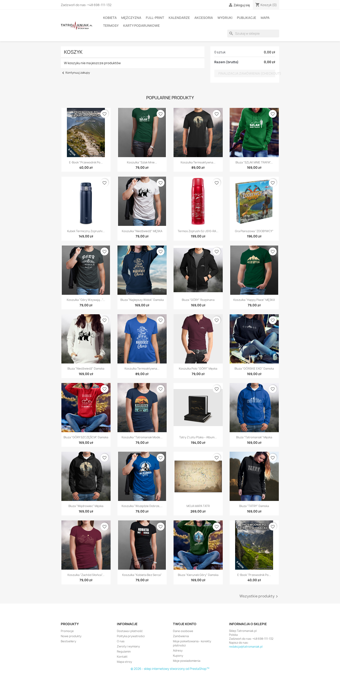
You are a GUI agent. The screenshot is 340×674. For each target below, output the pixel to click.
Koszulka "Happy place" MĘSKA (254, 300)
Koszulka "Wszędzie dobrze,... (142, 506)
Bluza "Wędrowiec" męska (85, 506)
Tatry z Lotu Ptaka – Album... (198, 437)
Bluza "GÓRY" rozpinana (198, 300)
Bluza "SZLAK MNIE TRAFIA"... (254, 162)
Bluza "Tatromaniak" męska (254, 437)
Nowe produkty (71, 636)
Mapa (265, 18)
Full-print (155, 18)
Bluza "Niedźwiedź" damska (85, 368)
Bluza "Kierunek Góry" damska (198, 575)
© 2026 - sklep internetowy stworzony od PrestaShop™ (170, 669)
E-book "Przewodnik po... (86, 162)
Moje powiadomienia (186, 661)
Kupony (178, 655)
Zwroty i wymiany (128, 646)
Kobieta (110, 18)
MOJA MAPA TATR (198, 506)
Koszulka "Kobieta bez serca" (142, 575)
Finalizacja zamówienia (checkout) (246, 73)
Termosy (111, 25)
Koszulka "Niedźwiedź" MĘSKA (142, 231)
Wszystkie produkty (259, 596)
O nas (121, 641)
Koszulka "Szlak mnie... (142, 162)
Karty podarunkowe (141, 25)
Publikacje (246, 18)
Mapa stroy (124, 662)
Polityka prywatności (131, 636)
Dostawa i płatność (130, 631)
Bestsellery (68, 641)
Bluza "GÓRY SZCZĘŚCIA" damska (86, 437)
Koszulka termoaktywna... (198, 162)
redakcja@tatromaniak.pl (245, 646)
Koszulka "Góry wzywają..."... (86, 300)
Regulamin (124, 651)
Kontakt (122, 656)
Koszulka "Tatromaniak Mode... (142, 437)
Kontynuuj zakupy (75, 72)
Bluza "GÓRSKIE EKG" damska (254, 368)
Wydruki (224, 18)
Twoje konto (184, 624)
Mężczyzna (131, 18)
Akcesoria (203, 18)
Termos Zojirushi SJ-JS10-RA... (198, 231)
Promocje (67, 631)
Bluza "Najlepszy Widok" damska (142, 300)
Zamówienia (181, 636)
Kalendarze (179, 18)
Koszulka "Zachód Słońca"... (85, 575)
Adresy (178, 650)
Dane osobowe (183, 631)
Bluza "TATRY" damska (254, 506)
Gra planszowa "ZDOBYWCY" (254, 231)
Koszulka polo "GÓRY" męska (198, 368)
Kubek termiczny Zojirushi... (86, 231)
